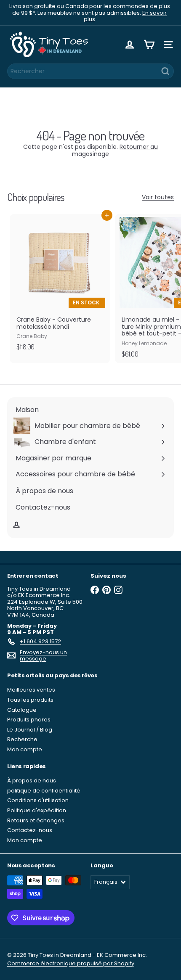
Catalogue (22, 710)
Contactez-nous (29, 830)
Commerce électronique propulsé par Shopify (70, 963)
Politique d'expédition (36, 810)
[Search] (165, 71)
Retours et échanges (35, 820)
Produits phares (29, 720)
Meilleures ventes (31, 690)
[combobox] (90, 71)
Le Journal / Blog (29, 730)
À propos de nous (31, 781)
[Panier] (149, 44)
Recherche (22, 739)
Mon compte (24, 749)
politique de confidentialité (43, 791)
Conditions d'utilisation (38, 800)
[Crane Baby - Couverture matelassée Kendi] (59, 285)
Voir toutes (158, 197)
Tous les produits (30, 700)
